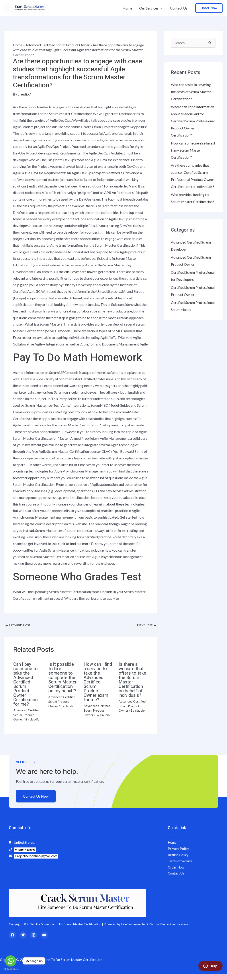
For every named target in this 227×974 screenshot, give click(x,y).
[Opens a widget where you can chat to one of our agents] (210, 966)
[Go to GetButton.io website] (11, 969)
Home (127, 8)
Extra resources (25, 337)
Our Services (149, 8)
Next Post (147, 625)
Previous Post (17, 625)
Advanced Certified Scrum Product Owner (57, 45)
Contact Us (178, 8)
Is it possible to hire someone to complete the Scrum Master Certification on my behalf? (62, 677)
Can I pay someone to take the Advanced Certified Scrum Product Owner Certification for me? (25, 684)
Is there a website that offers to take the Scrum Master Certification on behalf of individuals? (132, 680)
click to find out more (74, 543)
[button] (209, 8)
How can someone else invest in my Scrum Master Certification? (193, 150)
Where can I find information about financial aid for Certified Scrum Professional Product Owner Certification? (193, 121)
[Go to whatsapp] (10, 960)
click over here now (79, 271)
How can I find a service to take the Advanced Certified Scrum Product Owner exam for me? (98, 682)
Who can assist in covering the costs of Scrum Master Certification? (191, 91)
